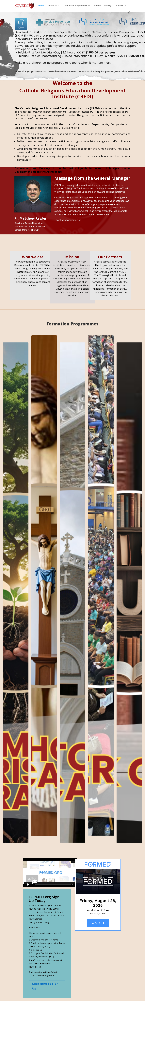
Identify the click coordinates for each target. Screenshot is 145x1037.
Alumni (97, 6)
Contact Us (120, 6)
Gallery (107, 6)
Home (41, 6)
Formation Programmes (75, 6)
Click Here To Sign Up (45, 986)
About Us (52, 6)
